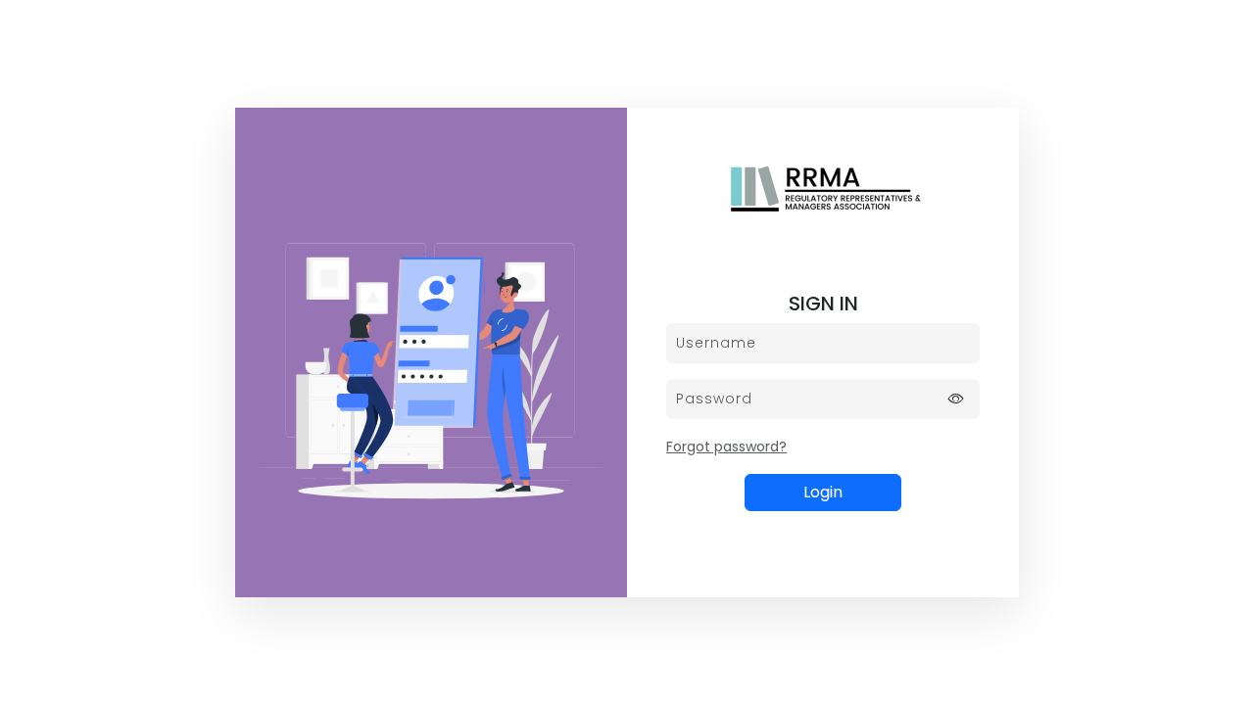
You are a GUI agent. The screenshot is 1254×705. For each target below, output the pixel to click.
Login (823, 492)
